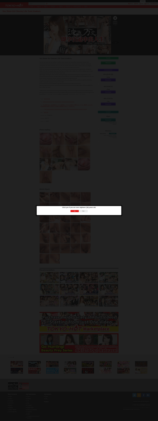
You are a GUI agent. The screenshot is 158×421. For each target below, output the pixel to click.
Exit (83, 211)
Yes (75, 211)
